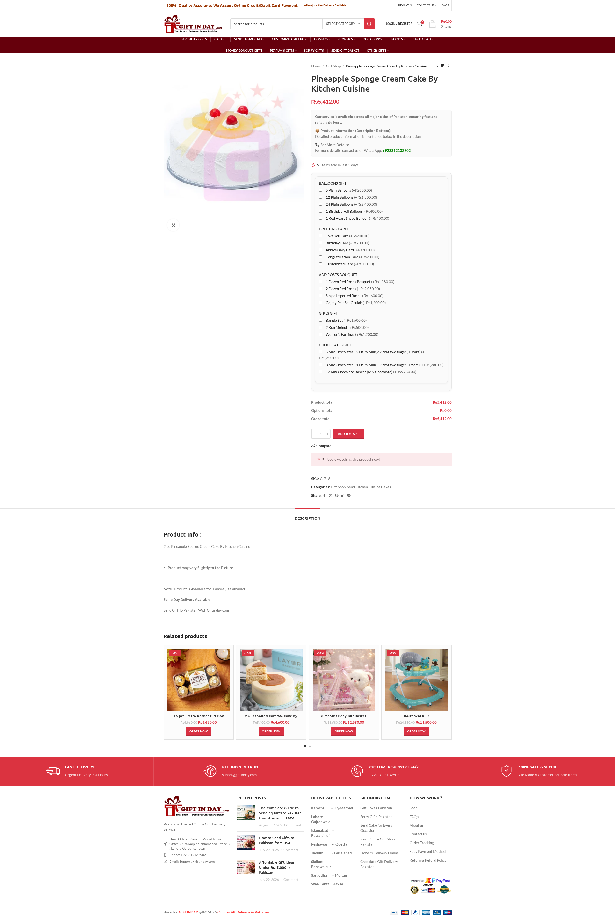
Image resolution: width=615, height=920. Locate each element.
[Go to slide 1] (305, 746)
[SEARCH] (369, 23)
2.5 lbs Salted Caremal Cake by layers (271, 718)
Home (316, 66)
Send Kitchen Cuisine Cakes (369, 487)
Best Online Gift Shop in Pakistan (379, 841)
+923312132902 (397, 150)
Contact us (418, 834)
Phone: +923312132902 (187, 855)
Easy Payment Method (428, 851)
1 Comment (292, 825)
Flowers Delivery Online (379, 853)
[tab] (307, 515)
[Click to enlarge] (173, 225)
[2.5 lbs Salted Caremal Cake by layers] (271, 680)
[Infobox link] (77, 771)
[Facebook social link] (324, 495)
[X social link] (330, 495)
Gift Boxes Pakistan (376, 808)
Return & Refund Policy (428, 860)
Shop (413, 808)
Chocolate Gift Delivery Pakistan (379, 864)
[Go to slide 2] (310, 746)
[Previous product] (437, 66)
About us (417, 825)
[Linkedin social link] (343, 495)
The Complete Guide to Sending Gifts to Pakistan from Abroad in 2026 (280, 812)
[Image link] (197, 805)
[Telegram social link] (349, 495)
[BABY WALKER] (416, 680)
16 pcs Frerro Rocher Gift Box (199, 715)
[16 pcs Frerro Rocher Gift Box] (198, 680)
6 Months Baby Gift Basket (343, 715)
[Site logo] (193, 23)
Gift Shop (333, 66)
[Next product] (449, 66)
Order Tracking (422, 842)
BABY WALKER (416, 715)
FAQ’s (414, 816)
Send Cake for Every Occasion (376, 827)
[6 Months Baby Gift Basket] (344, 680)
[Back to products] (443, 66)
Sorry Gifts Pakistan (376, 816)
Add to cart (348, 434)
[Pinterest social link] (337, 495)
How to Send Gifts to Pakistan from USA (276, 840)
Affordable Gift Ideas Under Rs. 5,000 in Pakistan (277, 867)
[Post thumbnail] (246, 816)
